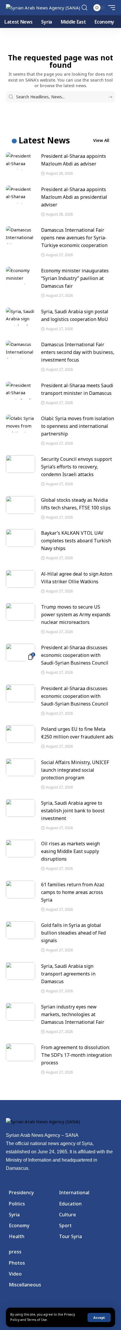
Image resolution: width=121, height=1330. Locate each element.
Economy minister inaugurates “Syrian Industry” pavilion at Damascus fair (75, 278)
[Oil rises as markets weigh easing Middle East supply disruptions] (20, 848)
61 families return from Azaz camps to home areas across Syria (72, 892)
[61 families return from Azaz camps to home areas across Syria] (20, 889)
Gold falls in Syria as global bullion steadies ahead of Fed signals (73, 933)
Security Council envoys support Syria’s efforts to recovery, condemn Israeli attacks (76, 467)
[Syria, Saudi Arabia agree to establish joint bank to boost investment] (20, 808)
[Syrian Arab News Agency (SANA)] (43, 8)
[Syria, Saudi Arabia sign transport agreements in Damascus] (20, 971)
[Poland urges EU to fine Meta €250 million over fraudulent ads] (20, 734)
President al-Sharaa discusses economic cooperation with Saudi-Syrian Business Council (74, 655)
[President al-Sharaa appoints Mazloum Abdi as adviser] (20, 161)
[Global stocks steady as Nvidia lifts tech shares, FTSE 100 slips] (20, 505)
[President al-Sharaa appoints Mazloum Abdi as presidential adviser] (20, 194)
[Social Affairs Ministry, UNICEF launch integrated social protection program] (20, 767)
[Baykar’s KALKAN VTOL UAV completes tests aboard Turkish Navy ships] (20, 538)
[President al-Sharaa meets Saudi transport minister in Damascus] (20, 390)
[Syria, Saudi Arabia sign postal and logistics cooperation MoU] (20, 316)
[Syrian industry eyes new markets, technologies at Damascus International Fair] (20, 1012)
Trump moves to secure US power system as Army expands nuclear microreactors (75, 614)
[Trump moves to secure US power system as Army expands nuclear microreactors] (20, 612)
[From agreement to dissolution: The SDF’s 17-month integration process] (20, 1052)
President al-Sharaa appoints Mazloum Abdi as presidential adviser (74, 197)
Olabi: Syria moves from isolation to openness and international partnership (77, 426)
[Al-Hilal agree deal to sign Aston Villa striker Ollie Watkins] (20, 579)
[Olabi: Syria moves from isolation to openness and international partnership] (20, 423)
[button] (99, 1317)
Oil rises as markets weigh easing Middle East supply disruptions (70, 851)
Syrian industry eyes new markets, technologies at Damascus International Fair (72, 1014)
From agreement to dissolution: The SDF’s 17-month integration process (76, 1055)
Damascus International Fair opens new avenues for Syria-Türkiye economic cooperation (74, 238)
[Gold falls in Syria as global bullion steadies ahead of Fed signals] (20, 930)
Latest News (44, 140)
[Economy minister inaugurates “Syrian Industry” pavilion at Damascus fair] (20, 275)
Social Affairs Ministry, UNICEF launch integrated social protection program (75, 770)
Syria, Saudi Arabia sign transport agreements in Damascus (68, 974)
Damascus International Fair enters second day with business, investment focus (77, 352)
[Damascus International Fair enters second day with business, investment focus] (20, 349)
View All (101, 140)
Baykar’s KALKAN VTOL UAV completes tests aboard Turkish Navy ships (76, 540)
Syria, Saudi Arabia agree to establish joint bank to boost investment (73, 810)
